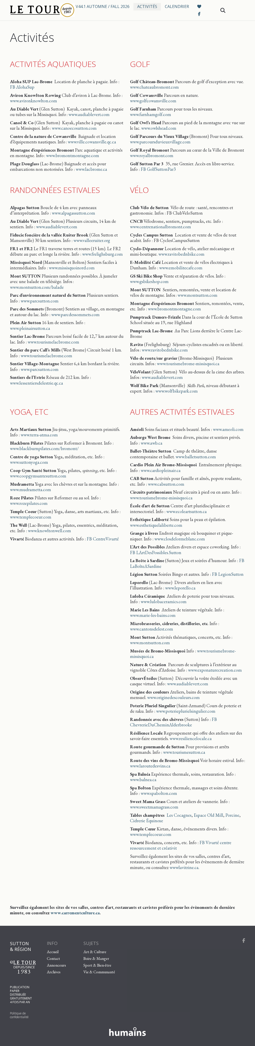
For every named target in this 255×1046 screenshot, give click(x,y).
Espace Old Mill (208, 815)
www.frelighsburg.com (102, 254)
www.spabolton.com (159, 793)
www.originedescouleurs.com (173, 697)
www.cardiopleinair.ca (161, 470)
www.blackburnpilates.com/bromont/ (44, 448)
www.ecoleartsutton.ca (186, 511)
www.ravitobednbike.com (181, 254)
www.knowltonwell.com (49, 530)
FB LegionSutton (228, 574)
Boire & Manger (96, 958)
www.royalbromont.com (151, 155)
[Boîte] (38, 10)
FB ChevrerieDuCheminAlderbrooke (173, 722)
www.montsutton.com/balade (37, 287)
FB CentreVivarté (103, 539)
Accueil (53, 951)
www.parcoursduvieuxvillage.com (160, 142)
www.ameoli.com (228, 429)
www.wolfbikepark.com (176, 391)
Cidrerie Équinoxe (146, 820)
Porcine (232, 815)
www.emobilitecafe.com (180, 268)
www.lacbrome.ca (91, 169)
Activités (147, 6)
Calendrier (177, 6)
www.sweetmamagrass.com (154, 807)
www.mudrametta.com (30, 489)
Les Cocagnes (179, 815)
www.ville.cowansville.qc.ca (92, 142)
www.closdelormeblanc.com (179, 539)
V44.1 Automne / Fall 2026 (102, 6)
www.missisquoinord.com (72, 268)
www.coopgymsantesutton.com (38, 476)
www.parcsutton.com (40, 301)
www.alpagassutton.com (73, 213)
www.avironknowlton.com (33, 101)
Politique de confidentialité (19, 1015)
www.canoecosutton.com (74, 128)
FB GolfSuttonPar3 (158, 169)
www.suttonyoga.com (29, 462)
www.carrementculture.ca (75, 913)
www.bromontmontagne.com (72, 155)
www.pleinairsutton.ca (30, 328)
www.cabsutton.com (166, 484)
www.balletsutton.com (196, 457)
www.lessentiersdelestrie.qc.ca (36, 383)
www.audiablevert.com (89, 114)
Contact (53, 958)
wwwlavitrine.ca (184, 867)
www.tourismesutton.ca (184, 752)
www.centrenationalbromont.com (160, 227)
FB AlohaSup (22, 87)
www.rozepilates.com (29, 503)
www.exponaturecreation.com (215, 670)
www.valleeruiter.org (91, 240)
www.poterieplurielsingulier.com (185, 711)
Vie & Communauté (99, 971)
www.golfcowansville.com (153, 101)
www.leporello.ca (180, 588)
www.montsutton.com (197, 295)
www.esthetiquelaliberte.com (156, 525)
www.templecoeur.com (30, 517)
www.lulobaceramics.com (164, 601)
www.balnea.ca (143, 779)
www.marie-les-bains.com (153, 615)
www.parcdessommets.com (75, 314)
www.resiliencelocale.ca (191, 738)
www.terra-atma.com (39, 435)
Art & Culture (94, 951)
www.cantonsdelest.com (151, 629)
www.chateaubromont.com (154, 87)
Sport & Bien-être (97, 965)
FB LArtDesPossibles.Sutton (155, 552)
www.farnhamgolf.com (150, 114)
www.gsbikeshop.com (149, 281)
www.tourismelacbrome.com (53, 342)
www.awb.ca (151, 443)
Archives (54, 971)
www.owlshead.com (158, 128)
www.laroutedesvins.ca (150, 766)
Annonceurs (56, 965)
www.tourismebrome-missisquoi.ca (188, 363)
